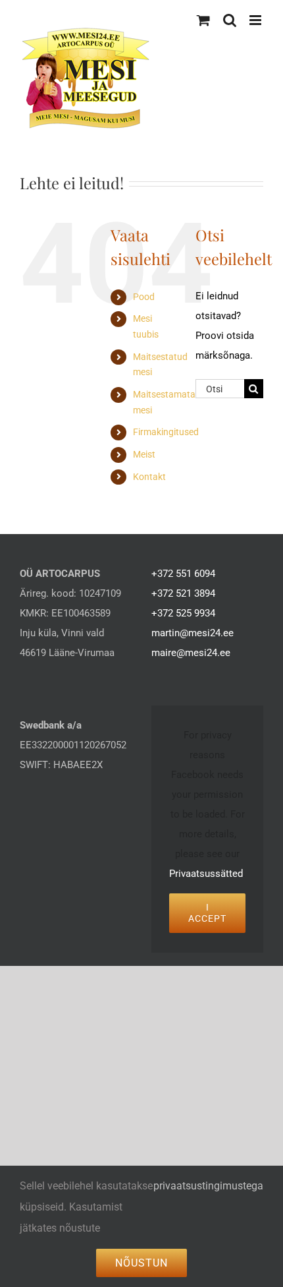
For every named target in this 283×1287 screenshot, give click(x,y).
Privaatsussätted (206, 874)
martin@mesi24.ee (192, 633)
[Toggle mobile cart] (203, 20)
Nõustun (141, 1263)
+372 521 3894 (183, 593)
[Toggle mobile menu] (256, 20)
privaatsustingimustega (208, 1186)
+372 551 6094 (183, 574)
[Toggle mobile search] (229, 20)
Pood (144, 296)
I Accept (207, 913)
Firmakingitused (166, 432)
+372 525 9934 (183, 613)
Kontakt (149, 476)
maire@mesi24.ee (190, 653)
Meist (144, 454)
